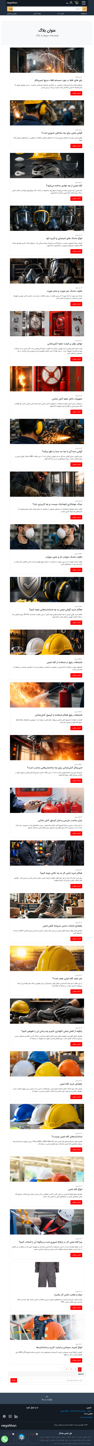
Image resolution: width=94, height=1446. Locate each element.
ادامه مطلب (76, 93)
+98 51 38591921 (86, 1417)
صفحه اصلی (37, 13)
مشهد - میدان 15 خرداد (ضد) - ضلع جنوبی (75, 1411)
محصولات (84, 13)
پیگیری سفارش (12, 13)
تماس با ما (61, 13)
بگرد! (14, 1380)
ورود (67, 3)
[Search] (84, 9)
